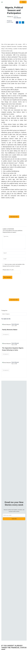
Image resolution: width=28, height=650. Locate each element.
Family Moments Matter (9, 329)
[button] (17, 22)
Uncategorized (5, 334)
